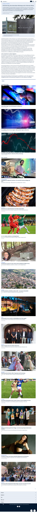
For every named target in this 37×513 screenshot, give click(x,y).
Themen (2, 492)
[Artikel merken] (31, 510)
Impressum (20, 504)
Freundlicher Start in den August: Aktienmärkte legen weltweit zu (15, 129)
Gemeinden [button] (5, 1)
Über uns (2, 499)
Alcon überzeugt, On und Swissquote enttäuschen (11, 106)
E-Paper (2, 502)
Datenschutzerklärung (26, 504)
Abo (31, 1)
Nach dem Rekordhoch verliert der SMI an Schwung (12, 153)
